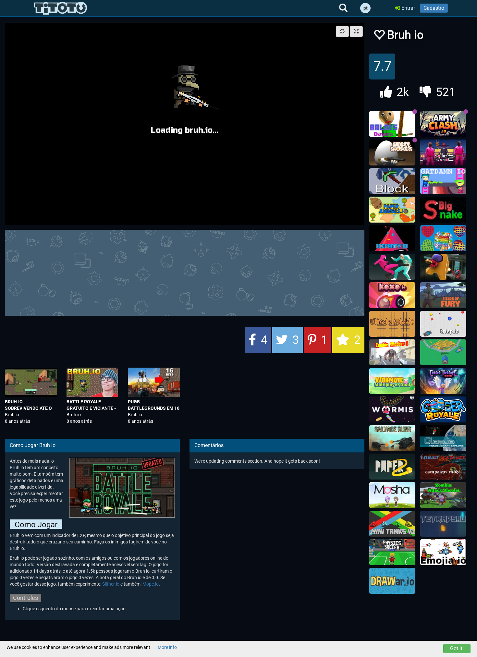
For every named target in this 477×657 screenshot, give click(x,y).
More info (167, 647)
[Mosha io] (392, 495)
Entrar (407, 8)
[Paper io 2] (392, 467)
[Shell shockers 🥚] (392, 152)
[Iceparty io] (392, 238)
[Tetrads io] (443, 524)
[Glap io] (443, 438)
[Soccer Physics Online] (392, 552)
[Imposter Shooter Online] (443, 267)
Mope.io (150, 584)
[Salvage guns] (392, 438)
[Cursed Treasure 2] (443, 381)
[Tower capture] (443, 467)
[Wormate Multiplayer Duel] (392, 381)
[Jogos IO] (60, 8)
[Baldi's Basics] (392, 124)
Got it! (457, 648)
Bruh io (12, 414)
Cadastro (433, 8)
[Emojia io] (443, 552)
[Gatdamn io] (443, 181)
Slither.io (110, 584)
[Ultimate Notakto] (392, 324)
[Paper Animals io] (392, 210)
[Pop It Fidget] (443, 238)
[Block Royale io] (392, 181)
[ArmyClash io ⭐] (443, 124)
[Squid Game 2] (443, 152)
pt (365, 8)
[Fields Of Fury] (443, 295)
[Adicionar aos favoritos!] (379, 36)
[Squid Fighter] (392, 267)
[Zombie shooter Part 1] (392, 352)
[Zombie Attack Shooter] (443, 495)
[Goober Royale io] (443, 409)
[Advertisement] (184, 271)
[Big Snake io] (443, 210)
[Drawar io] (392, 581)
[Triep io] (443, 324)
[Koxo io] (392, 295)
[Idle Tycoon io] (443, 352)
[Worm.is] (392, 409)
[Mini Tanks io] (392, 524)
